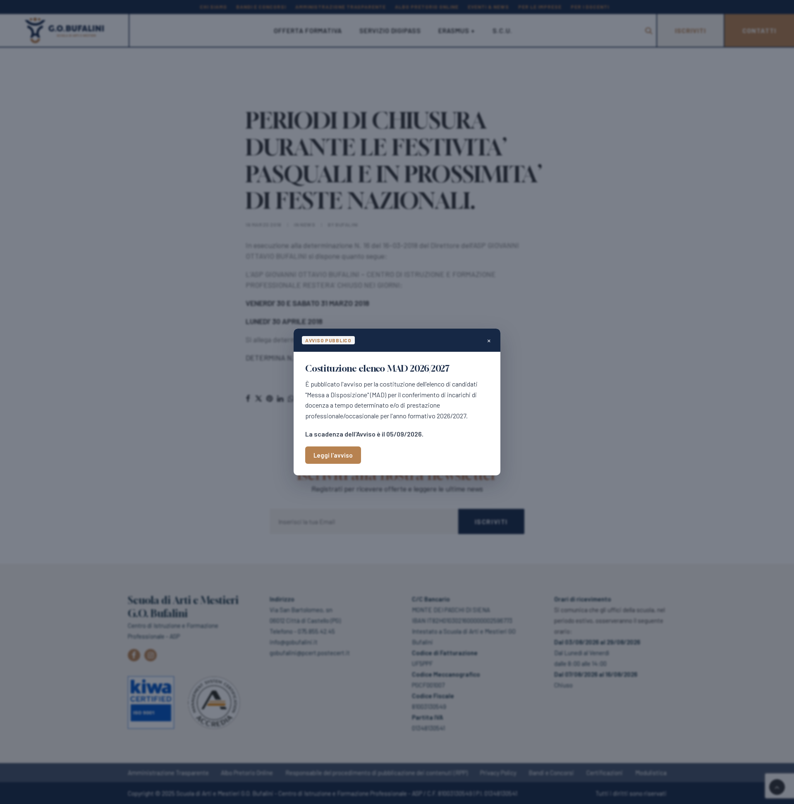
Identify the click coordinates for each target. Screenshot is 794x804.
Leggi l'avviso (333, 455)
